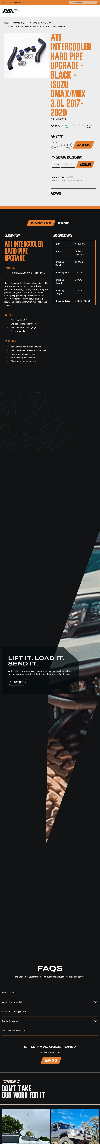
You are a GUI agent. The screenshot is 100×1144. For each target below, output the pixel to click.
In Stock (65, 126)
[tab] (41, 223)
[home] (10, 10)
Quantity (56, 136)
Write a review (89, 126)
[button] (95, 10)
